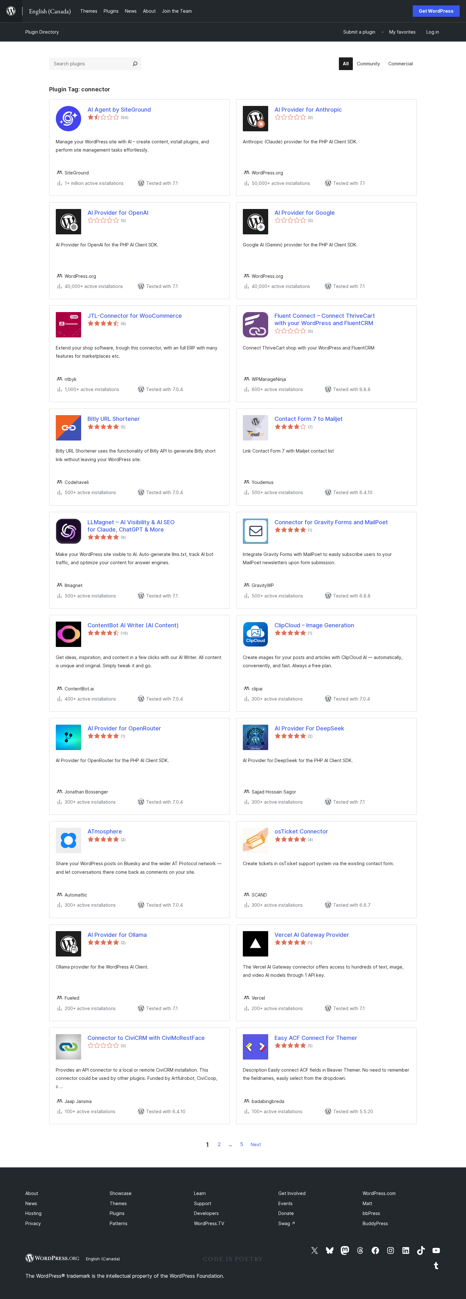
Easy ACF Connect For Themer (316, 1038)
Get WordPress (436, 11)
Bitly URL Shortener (113, 418)
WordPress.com (379, 1193)
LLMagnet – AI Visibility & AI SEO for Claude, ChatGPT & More (131, 526)
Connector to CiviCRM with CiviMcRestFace (146, 1038)
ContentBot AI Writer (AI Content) (133, 625)
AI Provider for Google (305, 212)
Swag (286, 1223)
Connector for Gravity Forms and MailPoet (331, 522)
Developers (206, 1213)
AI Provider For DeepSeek (309, 728)
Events (285, 1203)
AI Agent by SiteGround (119, 109)
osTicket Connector (301, 831)
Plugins (117, 1213)
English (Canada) (103, 1258)
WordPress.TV (209, 1223)
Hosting (33, 1213)
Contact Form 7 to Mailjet (309, 418)
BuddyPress (375, 1223)
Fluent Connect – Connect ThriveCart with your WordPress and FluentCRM (325, 319)
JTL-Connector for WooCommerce (134, 315)
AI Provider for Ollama (117, 934)
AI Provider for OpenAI (117, 212)
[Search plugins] (135, 63)
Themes (118, 1203)
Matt (367, 1203)
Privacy (33, 1223)
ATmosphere (104, 831)
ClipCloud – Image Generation (314, 625)
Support (202, 1203)
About (31, 1193)
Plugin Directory (42, 32)
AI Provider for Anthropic (308, 109)
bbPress (371, 1213)
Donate (286, 1213)
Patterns (118, 1223)
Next (256, 1144)
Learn (200, 1193)
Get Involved (292, 1193)
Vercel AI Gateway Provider (312, 934)
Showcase (121, 1193)
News (31, 1203)
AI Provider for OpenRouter (124, 728)
